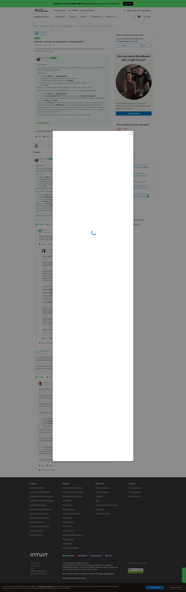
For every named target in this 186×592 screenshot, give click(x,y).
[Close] (130, 133)
